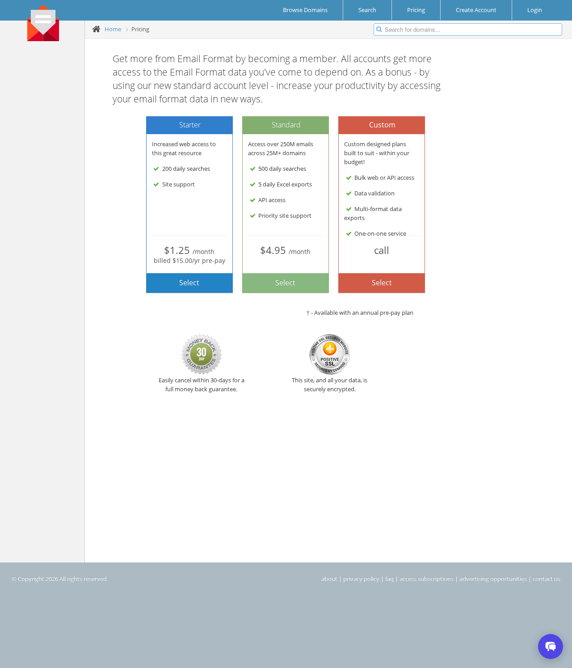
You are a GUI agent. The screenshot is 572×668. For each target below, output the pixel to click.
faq (389, 579)
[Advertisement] (45, 184)
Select (189, 282)
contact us (546, 579)
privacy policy (361, 579)
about (329, 579)
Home (113, 29)
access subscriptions (427, 579)
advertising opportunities (493, 579)
